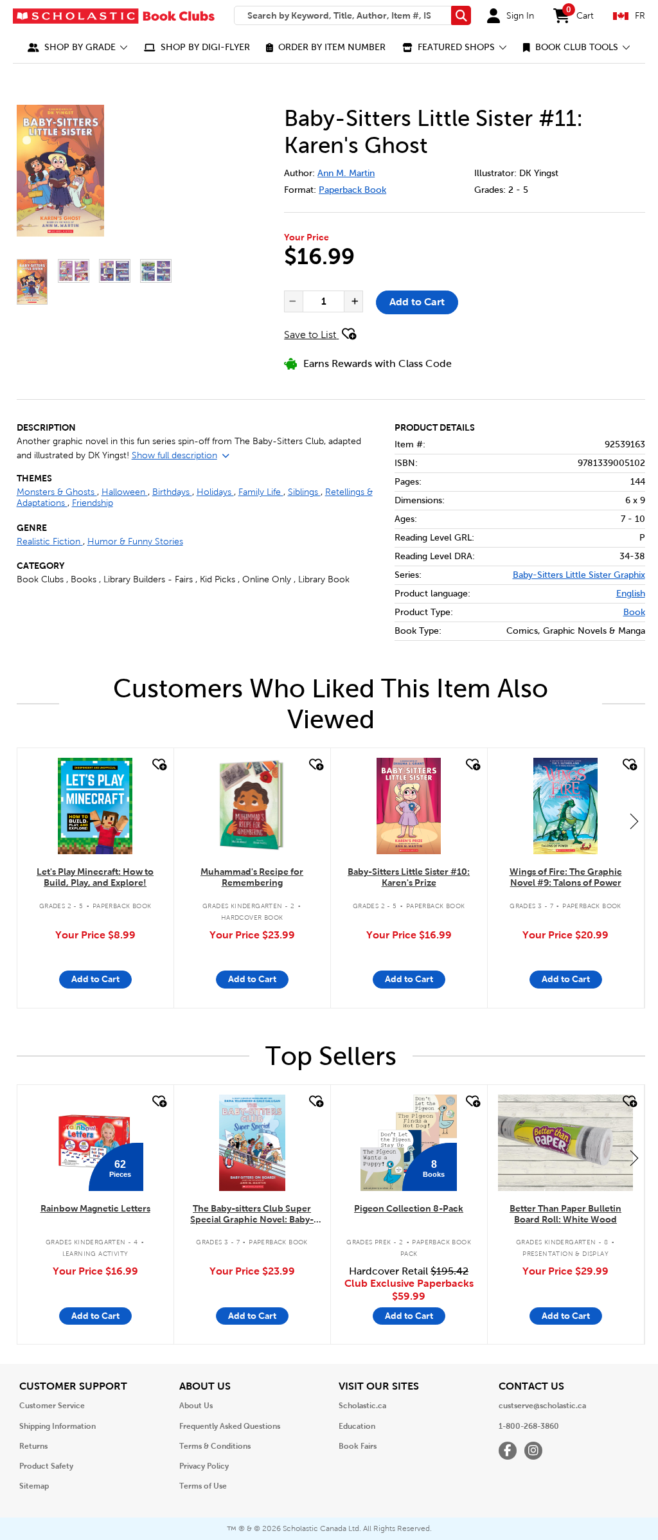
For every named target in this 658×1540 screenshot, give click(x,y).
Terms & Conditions (215, 1446)
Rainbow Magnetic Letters (95, 1208)
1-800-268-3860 (529, 1426)
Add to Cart (417, 301)
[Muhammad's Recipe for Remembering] (252, 806)
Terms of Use (203, 1486)
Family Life (260, 492)
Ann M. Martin (346, 173)
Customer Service (52, 1405)
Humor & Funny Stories (135, 541)
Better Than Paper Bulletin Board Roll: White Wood (565, 1213)
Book (634, 612)
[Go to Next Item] (634, 821)
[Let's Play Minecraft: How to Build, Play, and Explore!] (95, 806)
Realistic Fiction (50, 541)
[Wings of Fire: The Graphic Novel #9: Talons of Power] (565, 806)
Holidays (215, 492)
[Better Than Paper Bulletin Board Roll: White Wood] (565, 1143)
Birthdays (172, 492)
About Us (196, 1405)
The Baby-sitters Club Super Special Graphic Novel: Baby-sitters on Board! (252, 1214)
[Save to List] (158, 764)
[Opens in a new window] (98, 171)
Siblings (304, 492)
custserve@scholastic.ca (542, 1405)
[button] (78, 47)
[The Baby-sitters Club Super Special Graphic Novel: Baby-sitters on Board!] (252, 1143)
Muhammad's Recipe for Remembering (251, 877)
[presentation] (292, 301)
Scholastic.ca (362, 1405)
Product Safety (46, 1466)
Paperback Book (352, 190)
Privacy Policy (204, 1466)
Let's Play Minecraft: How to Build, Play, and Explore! (95, 877)
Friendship (92, 503)
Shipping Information (57, 1426)
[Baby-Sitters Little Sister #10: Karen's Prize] (409, 806)
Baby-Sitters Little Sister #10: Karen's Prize (409, 877)
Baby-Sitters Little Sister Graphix (579, 575)
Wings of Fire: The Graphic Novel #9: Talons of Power (566, 877)
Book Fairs (358, 1446)
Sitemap (34, 1486)
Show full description (174, 455)
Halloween (125, 492)
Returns (33, 1446)
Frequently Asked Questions (229, 1426)
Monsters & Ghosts (57, 492)
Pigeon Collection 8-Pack (408, 1208)
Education (357, 1426)
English (630, 593)
